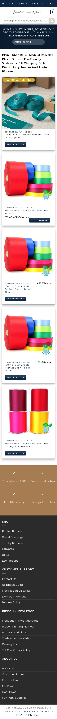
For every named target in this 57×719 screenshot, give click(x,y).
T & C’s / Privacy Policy (16, 650)
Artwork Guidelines (14, 632)
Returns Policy (11, 602)
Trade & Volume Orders (17, 638)
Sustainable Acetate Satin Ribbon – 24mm (26, 212)
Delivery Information (15, 596)
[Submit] (52, 21)
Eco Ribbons (10, 560)
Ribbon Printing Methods (18, 626)
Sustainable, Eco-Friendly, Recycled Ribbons (28, 31)
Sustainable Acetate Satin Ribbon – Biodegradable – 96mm (26, 445)
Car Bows (8, 686)
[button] (4, 12)
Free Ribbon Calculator (17, 590)
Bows (5, 554)
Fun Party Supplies (14, 697)
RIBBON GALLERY (32, 711)
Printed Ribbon (12, 531)
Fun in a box (10, 680)
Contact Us (9, 579)
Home (7, 29)
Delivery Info (10, 644)
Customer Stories (13, 674)
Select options (15, 144)
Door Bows (9, 692)
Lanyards (8, 548)
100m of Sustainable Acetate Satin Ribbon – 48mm (19, 368)
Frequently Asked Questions (20, 620)
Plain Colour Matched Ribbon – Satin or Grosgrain (27, 136)
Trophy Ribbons (12, 543)
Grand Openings (12, 537)
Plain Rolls (42, 32)
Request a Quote (13, 584)
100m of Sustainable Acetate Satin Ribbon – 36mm (19, 289)
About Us (8, 668)
